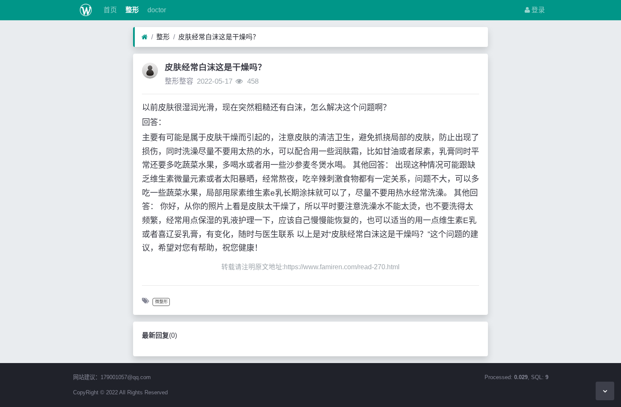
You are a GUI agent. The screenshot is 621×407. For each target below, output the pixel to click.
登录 (537, 10)
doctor (156, 10)
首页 (109, 10)
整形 (131, 10)
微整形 (161, 301)
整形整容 (179, 81)
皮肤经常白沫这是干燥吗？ (218, 37)
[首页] (145, 37)
